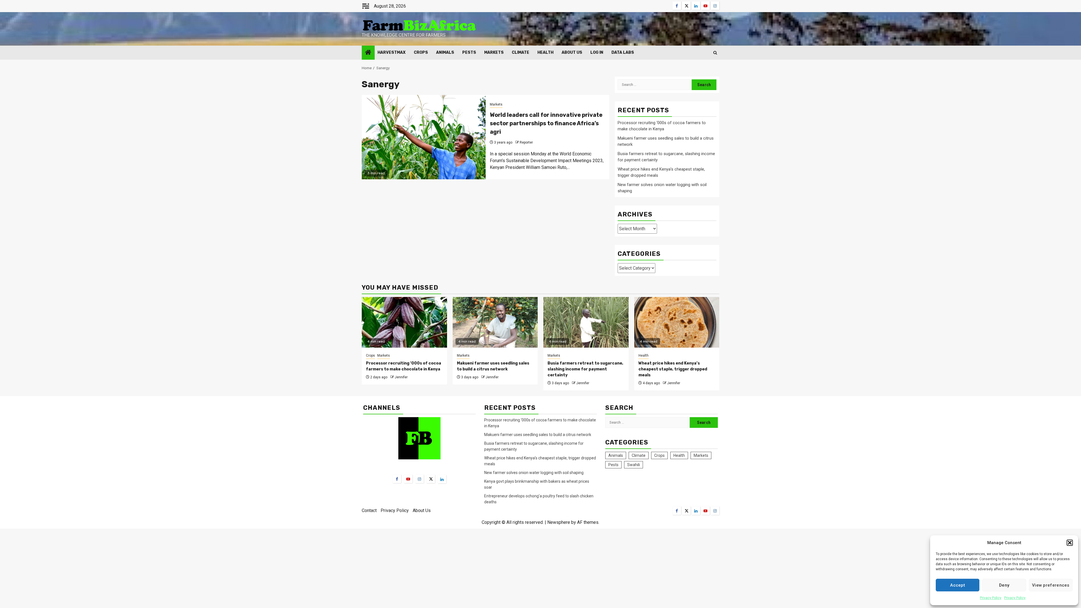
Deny (1004, 585)
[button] (1070, 543)
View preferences (1050, 585)
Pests (469, 52)
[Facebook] (397, 479)
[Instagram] (419, 479)
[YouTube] (408, 479)
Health (545, 52)
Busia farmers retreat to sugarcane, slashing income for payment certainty (585, 369)
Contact (369, 510)
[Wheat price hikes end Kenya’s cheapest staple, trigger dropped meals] (677, 322)
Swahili (633, 464)
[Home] (368, 53)
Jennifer (401, 377)
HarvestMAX (392, 52)
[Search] (715, 52)
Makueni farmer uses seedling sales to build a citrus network (538, 434)
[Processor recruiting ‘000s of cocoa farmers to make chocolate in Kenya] (404, 322)
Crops (421, 52)
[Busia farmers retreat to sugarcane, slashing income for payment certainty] (586, 322)
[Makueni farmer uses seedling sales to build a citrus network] (495, 322)
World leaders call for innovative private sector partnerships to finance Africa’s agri (546, 123)
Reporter (526, 142)
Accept (957, 585)
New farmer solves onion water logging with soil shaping (534, 472)
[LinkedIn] (442, 479)
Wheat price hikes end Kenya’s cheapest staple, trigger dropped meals (672, 369)
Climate (520, 52)
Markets (494, 52)
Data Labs (622, 52)
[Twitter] (430, 479)
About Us (572, 52)
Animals (445, 52)
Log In (596, 52)
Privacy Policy (990, 598)
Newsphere (558, 522)
